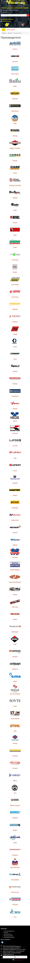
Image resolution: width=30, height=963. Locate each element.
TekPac (15, 743)
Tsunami (15, 768)
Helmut (15, 371)
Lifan (15, 458)
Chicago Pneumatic (15, 185)
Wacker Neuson (15, 805)
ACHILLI (15, 49)
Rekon (15, 619)
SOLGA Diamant (15, 694)
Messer (15, 532)
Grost (15, 359)
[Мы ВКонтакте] (2, 942)
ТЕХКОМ (15, 904)
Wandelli (15, 818)
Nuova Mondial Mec (15, 582)
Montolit (15, 557)
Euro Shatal (15, 284)
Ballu (15, 86)
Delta (15, 210)
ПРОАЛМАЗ (15, 880)
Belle (15, 123)
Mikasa (15, 545)
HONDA (15, 384)
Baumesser (15, 111)
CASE (15, 173)
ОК (15, 957)
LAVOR (15, 446)
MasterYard (15, 520)
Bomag (15, 136)
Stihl (15, 731)
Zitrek (15, 842)
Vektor (15, 780)
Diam (15, 235)
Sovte (15, 706)
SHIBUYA (15, 669)
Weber (15, 830)
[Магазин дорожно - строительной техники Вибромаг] (15, 2)
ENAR (15, 272)
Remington (15, 632)
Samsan (15, 656)
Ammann (15, 61)
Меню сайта (11, 29)
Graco (15, 346)
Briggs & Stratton (15, 148)
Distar (15, 247)
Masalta (15, 483)
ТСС (15, 917)
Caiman (15, 160)
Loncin (15, 470)
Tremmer (15, 756)
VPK (15, 793)
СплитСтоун (15, 892)
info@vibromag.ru (6, 21)
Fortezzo (15, 322)
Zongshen (15, 855)
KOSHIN (15, 433)
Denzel (15, 222)
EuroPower (15, 297)
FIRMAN (15, 309)
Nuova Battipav (15, 570)
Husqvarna (15, 396)
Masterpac (15, 508)
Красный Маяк (15, 867)
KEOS (15, 421)
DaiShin (15, 198)
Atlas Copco (15, 74)
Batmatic (15, 98)
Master (15, 495)
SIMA (15, 681)
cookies (17, 946)
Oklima (15, 594)
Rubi (15, 644)
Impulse (15, 408)
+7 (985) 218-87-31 (7, 19)
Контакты (4, 12)
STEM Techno (15, 718)
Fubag (15, 334)
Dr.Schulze (15, 260)
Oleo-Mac (15, 607)
